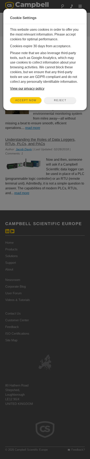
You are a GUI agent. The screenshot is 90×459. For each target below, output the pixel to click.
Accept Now (25, 100)
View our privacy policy (27, 88)
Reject (60, 100)
